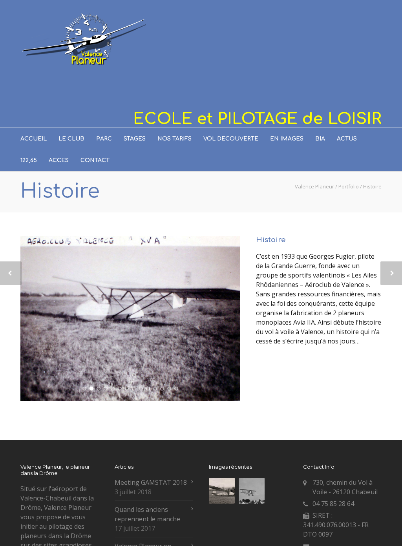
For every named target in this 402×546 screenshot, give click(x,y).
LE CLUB (71, 139)
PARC (104, 139)
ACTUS (347, 139)
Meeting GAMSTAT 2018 (151, 482)
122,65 (28, 160)
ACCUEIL (33, 139)
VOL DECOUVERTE (230, 139)
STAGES (135, 139)
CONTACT (95, 160)
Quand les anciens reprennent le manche (147, 514)
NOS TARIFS (174, 139)
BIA (320, 139)
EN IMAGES (286, 139)
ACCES (59, 160)
